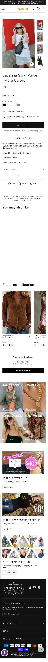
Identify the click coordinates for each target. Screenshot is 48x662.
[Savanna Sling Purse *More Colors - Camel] (6, 268)
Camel (9, 105)
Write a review (23, 370)
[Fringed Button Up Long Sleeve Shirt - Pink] (12, 345)
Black (4, 105)
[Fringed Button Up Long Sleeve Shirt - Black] (9, 345)
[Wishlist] (38, 8)
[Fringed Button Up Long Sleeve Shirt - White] (6, 345)
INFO (5, 631)
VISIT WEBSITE (9, 572)
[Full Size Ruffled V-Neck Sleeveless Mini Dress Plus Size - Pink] (35, 345)
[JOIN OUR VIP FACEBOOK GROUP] (23, 504)
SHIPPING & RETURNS (10, 176)
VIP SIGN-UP (9, 529)
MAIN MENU (9, 623)
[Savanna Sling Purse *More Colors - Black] (4, 268)
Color (7, 101)
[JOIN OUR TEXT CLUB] (23, 462)
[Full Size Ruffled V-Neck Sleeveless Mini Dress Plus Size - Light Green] (43, 345)
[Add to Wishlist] (28, 261)
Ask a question (8, 169)
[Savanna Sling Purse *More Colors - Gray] (12, 268)
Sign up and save (13, 603)
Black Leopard (14, 105)
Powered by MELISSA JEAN (23, 655)
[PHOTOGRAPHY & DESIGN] (23, 546)
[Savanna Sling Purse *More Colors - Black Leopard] (9, 268)
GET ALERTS (8, 487)
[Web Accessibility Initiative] (4, 652)
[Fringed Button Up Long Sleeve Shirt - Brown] (4, 345)
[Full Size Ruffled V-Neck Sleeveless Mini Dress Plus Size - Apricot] (38, 345)
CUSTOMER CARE (12, 639)
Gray (18, 105)
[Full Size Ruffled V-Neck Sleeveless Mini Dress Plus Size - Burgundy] (41, 345)
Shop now (7, 409)
